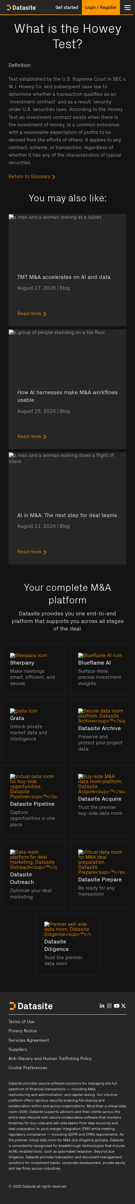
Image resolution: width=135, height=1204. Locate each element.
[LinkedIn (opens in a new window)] (102, 1006)
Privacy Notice (22, 1031)
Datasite (15, 1083)
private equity (114, 1163)
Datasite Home (22, 7)
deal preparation (21, 1129)
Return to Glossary (29, 176)
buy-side (37, 1123)
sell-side (60, 1123)
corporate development (81, 1163)
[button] (67, 7)
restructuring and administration (35, 1095)
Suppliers (17, 1049)
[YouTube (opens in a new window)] (117, 1006)
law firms (23, 1168)
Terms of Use (21, 1022)
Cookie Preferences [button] (27, 1068)
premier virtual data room (36, 1140)
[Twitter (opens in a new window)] (123, 1006)
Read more (29, 313)
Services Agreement (28, 1040)
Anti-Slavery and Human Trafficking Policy (50, 1059)
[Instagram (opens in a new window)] (109, 1006)
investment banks (45, 1163)
